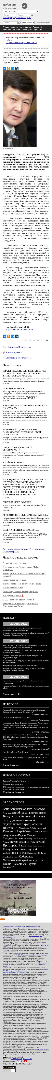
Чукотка (38, 860)
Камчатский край (14, 831)
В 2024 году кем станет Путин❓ (19, 600)
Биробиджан (19, 812)
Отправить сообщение (35, 936)
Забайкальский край (38, 828)
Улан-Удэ (6, 857)
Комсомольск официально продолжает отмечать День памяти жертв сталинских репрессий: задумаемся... (25, 746)
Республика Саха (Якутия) (20, 849)
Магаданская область (14, 838)
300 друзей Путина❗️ (13, 596)
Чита (30, 861)
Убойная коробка (13, 462)
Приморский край (15, 845)
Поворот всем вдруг (15, 388)
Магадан (31, 835)
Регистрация (9, 17)
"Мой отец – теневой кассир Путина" (20, 591)
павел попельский (40, 714)
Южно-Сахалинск (14, 864)
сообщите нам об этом (41, 1049)
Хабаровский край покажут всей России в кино (20, 666)
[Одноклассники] (8, 68)
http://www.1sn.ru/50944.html (19, 329)
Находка (30, 839)
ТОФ (38, 853)
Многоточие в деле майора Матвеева (25, 515)
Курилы (22, 835)
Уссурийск (14, 857)
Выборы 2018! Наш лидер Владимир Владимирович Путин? (20, 604)
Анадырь (39, 809)
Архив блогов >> (11, 765)
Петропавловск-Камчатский (27, 841)
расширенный (43, 22)
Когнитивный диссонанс (14, 580)
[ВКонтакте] (4, 68)
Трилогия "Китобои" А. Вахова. (14, 781)
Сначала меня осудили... (18, 502)
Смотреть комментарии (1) (18, 358)
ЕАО (16, 827)
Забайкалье (24, 828)
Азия (6, 809)
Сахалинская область (16, 852)
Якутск (31, 864)
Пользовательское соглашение (12, 926)
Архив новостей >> (12, 694)
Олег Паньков (42, 762)
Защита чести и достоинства (21, 530)
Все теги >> (8, 867)
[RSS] (2, 919)
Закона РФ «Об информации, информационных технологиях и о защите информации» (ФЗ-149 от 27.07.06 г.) (25, 971)
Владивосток (12, 816)
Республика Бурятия (36, 846)
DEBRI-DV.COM (16, 1059)
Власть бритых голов (13, 588)
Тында (43, 853)
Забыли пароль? (23, 17)
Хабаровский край (15, 860)
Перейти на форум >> (14, 792)
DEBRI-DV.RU (27, 1059)
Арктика (7, 813)
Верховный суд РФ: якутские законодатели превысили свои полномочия (22, 432)
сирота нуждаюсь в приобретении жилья (22, 584)
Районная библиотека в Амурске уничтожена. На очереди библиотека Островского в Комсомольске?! (24, 711)
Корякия (15, 835)
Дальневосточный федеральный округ (19, 822)
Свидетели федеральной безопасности (17, 448)
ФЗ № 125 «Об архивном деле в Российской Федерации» (30, 955)
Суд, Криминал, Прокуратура (17, 347)
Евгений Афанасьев (40, 720)
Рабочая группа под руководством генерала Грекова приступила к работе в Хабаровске (22, 629)
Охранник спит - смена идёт (16, 563)
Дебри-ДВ (9, 4)
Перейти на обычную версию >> (21, 42)
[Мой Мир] (12, 68)
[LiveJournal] (16, 68)
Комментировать (14, 352)
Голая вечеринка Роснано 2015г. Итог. (16, 718)
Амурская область (21, 809)
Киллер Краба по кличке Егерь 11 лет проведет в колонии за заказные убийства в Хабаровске (24, 373)
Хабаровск (25, 856)
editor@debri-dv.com (9, 937)
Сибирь (33, 853)
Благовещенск (37, 812)
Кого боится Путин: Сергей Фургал (15, 752)
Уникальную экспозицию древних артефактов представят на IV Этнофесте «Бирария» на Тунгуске (26, 634)
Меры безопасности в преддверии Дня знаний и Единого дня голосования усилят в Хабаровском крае (25, 646)
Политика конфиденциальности (31, 926)
